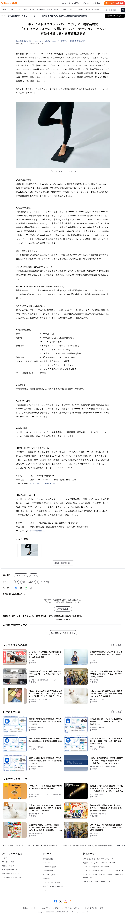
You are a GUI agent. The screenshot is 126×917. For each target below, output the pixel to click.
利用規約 (57, 908)
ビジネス (73, 9)
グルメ (19, 9)
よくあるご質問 (49, 875)
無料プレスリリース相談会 (53, 886)
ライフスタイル (53, 9)
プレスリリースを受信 (91, 3)
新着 (4, 9)
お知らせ (46, 878)
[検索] (123, 10)
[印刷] (31, 588)
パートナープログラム (41, 908)
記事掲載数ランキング (10, 874)
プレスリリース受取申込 (52, 882)
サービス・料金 (8, 862)
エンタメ (11, 9)
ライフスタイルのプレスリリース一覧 (24, 846)
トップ (3, 846)
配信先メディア (8, 866)
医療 (16, 582)
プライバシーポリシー (72, 908)
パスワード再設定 (49, 867)
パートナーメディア (9, 870)
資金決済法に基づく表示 (94, 908)
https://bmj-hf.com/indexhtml (42, 483)
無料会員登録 (48, 859)
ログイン (46, 863)
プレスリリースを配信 (70, 3)
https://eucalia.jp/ (37, 531)
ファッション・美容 (37, 9)
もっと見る (117, 645)
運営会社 (26, 908)
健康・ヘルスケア (28, 582)
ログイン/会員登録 (116, 3)
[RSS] (70, 901)
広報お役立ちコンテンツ (11, 877)
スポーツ (64, 9)
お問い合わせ (63, 609)
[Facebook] (16, 588)
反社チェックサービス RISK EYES (96, 881)
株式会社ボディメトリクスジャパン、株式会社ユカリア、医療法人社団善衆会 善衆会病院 (51, 41)
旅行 (25, 9)
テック (81, 9)
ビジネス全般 (44, 582)
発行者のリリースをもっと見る (63, 633)
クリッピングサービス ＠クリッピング (98, 859)
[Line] (26, 588)
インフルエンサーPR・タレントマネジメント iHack (103, 871)
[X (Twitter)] (21, 588)
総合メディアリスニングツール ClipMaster (99, 863)
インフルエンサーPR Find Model (96, 867)
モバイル (89, 9)
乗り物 (97, 9)
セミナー (46, 890)
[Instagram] (65, 901)
